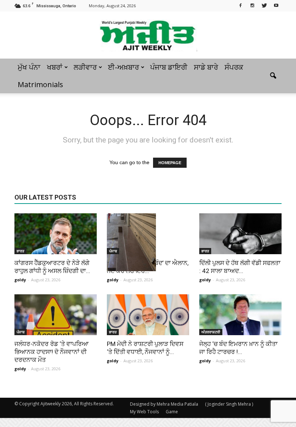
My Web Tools (144, 412)
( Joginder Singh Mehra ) (229, 404)
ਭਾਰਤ (20, 250)
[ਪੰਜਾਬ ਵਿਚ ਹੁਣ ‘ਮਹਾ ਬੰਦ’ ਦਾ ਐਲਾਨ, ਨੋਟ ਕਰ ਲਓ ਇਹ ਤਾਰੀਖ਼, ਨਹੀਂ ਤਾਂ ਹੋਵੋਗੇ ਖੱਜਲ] (148, 242)
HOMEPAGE (169, 163)
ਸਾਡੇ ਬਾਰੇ (206, 67)
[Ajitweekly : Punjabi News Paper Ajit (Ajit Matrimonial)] (148, 35)
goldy (20, 279)
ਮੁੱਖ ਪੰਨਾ (29, 67)
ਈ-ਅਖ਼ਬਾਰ (123, 67)
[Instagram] (252, 5)
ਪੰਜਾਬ (113, 250)
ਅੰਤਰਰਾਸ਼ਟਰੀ (210, 331)
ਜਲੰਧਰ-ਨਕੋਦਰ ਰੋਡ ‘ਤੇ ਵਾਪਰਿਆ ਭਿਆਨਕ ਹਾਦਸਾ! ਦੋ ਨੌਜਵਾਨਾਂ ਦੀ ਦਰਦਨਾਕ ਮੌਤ (51, 351)
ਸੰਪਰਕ (234, 67)
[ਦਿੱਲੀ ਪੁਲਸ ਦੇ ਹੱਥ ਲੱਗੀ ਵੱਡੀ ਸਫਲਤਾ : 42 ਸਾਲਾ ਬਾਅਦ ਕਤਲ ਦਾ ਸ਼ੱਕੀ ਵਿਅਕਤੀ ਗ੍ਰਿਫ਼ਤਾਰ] (240, 233)
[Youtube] (276, 5)
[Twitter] (264, 5)
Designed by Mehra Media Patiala (164, 404)
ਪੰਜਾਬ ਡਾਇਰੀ (168, 67)
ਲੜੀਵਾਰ (85, 67)
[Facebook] (240, 5)
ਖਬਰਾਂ (54, 67)
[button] (273, 76)
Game (172, 412)
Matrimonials (40, 84)
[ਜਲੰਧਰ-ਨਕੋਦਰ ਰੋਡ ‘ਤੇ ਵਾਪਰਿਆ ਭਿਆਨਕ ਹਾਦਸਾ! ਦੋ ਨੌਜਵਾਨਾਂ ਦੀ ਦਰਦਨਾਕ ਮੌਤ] (55, 314)
